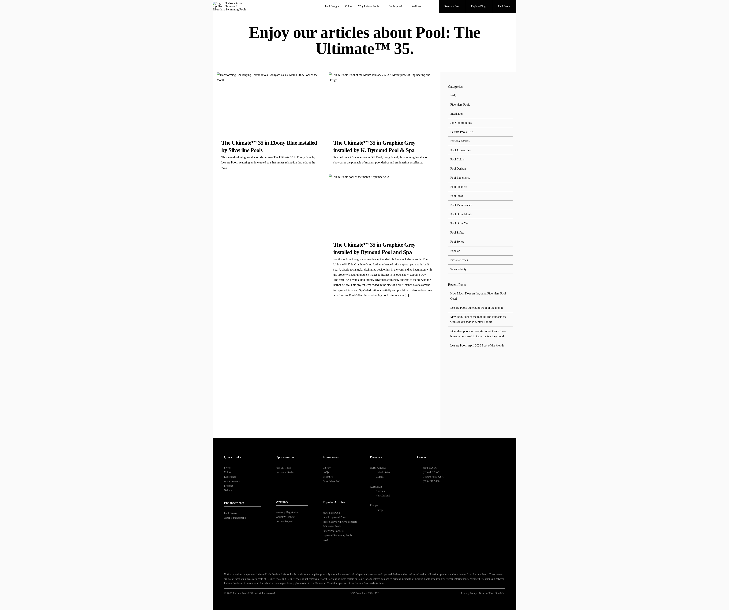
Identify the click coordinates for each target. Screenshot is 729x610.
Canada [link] (379, 476)
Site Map (500, 593)
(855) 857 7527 (431, 472)
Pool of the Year (459, 223)
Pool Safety (457, 232)
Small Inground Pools (334, 517)
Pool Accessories (460, 150)
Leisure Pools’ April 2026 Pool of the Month (477, 345)
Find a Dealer (430, 467)
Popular (455, 251)
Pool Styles (457, 241)
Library (327, 467)
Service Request (284, 521)
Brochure (328, 476)
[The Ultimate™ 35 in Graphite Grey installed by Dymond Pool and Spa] (382, 204)
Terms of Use (486, 593)
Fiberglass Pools (460, 104)
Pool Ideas (456, 195)
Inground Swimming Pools (337, 535)
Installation (456, 113)
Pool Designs (458, 168)
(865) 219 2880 (431, 481)
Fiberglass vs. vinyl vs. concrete (340, 521)
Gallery (228, 490)
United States (383, 472)
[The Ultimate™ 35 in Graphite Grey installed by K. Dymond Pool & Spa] (382, 102)
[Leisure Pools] (483, 449)
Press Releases (459, 260)
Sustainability (458, 269)
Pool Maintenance (461, 205)
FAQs (326, 472)
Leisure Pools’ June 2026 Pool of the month (476, 307)
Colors (227, 472)
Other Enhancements (235, 517)
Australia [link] (380, 491)
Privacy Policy (469, 593)
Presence (228, 485)
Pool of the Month (461, 214)
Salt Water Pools (332, 526)
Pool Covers (230, 513)
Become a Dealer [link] (285, 472)
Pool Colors (457, 159)
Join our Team (283, 467)
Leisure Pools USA (462, 131)
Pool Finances (458, 186)
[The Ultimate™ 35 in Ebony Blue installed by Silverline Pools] (270, 102)
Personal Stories (459, 141)
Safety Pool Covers (333, 531)
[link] (471, 468)
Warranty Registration (287, 512)
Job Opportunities (461, 122)
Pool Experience (460, 177)
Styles (227, 467)
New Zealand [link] (383, 495)
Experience (230, 476)
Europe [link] (379, 510)
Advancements (232, 481)
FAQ (453, 95)
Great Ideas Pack (332, 481)
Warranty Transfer (285, 516)
